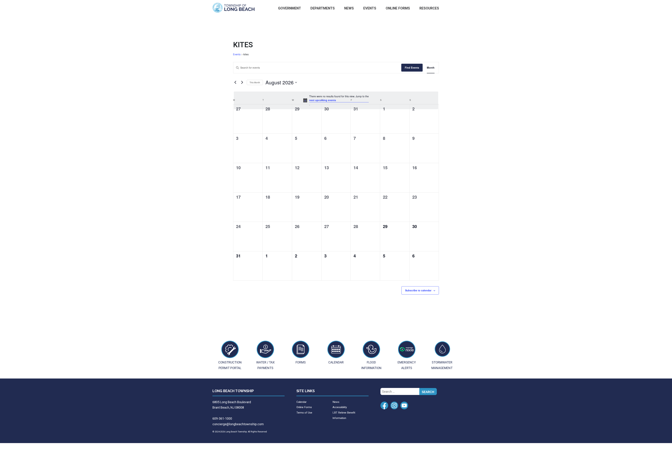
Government (289, 8)
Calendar (301, 402)
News (349, 8)
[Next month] (242, 82)
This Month (255, 82)
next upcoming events (322, 100)
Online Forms (398, 8)
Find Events (412, 67)
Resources (429, 8)
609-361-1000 (222, 418)
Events (369, 8)
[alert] (336, 100)
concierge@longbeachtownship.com (238, 424)
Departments (322, 8)
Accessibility (339, 407)
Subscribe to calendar (418, 290)
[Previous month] (235, 82)
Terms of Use (304, 412)
